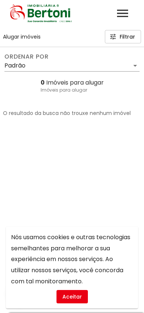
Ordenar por (26, 57)
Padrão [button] (14, 65)
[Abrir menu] (122, 13)
